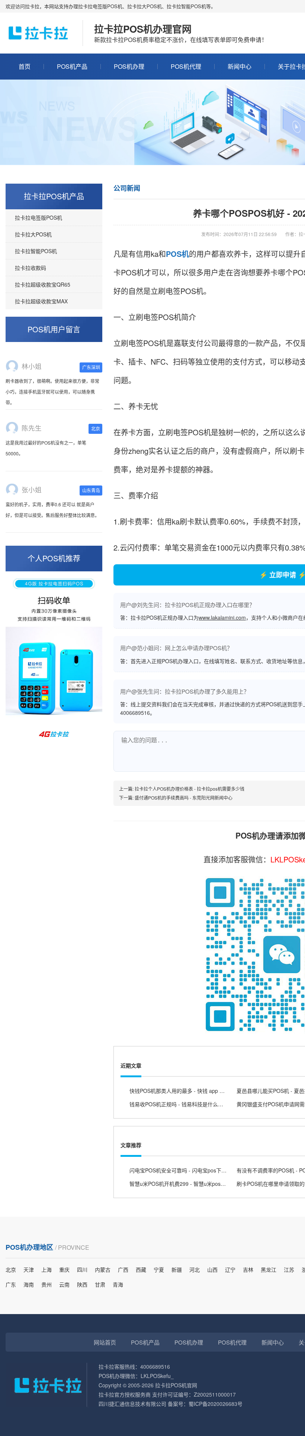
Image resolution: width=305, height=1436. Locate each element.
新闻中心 (239, 66)
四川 (82, 1269)
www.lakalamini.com (222, 617)
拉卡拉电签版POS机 (38, 217)
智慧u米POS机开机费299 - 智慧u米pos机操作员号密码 (193, 1183)
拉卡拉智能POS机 (36, 251)
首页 (24, 66)
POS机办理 (129, 66)
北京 (11, 1269)
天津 (28, 1269)
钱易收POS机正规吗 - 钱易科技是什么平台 (178, 1104)
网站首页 (105, 1342)
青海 (118, 1284)
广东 (11, 1284)
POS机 (177, 253)
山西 (212, 1269)
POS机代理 (186, 66)
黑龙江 (268, 1269)
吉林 (248, 1269)
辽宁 (230, 1269)
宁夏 (159, 1269)
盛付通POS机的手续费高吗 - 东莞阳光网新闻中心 (183, 797)
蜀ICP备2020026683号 (216, 1403)
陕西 (82, 1284)
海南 (28, 1284)
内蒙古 (102, 1269)
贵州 (46, 1284)
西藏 (141, 1269)
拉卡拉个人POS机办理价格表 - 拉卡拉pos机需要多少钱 (189, 788)
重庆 (64, 1269)
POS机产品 (72, 66)
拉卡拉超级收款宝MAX (41, 301)
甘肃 (100, 1284)
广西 (123, 1269)
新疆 (176, 1269)
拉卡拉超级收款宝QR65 (42, 284)
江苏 (289, 1269)
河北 (194, 1269)
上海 (46, 1269)
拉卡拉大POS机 (33, 234)
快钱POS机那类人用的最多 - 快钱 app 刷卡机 (182, 1090)
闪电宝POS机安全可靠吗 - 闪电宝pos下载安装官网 (188, 1170)
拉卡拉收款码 (30, 267)
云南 (64, 1284)
